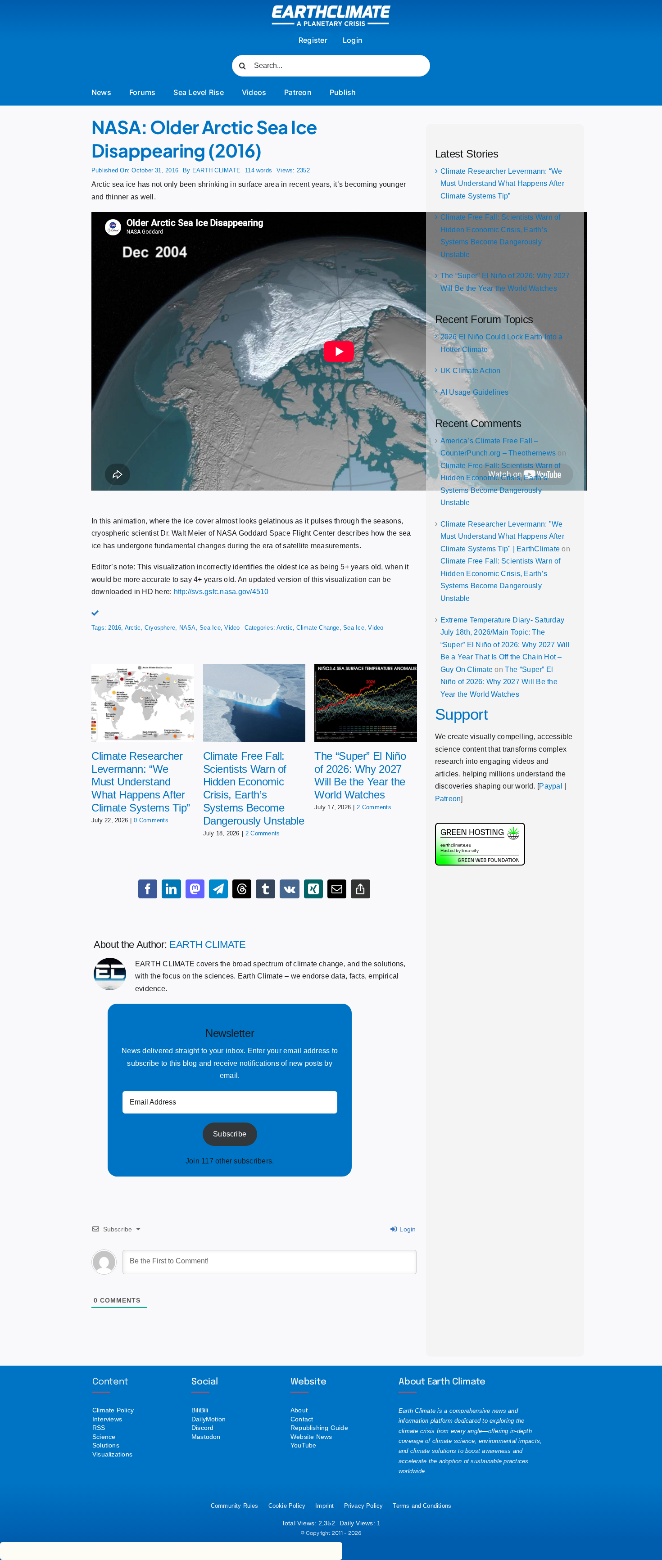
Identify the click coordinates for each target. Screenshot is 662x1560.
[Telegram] (218, 889)
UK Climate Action (470, 370)
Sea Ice (210, 627)
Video (232, 627)
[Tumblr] (265, 889)
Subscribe (229, 1134)
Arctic (133, 627)
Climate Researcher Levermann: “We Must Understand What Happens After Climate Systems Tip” (140, 782)
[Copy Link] (360, 889)
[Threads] (242, 889)
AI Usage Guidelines (474, 392)
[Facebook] (147, 889)
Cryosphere (160, 627)
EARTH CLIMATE (216, 170)
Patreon (448, 799)
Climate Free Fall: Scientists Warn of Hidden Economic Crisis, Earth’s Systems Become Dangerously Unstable (253, 788)
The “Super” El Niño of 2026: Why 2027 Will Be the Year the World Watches (360, 775)
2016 (114, 627)
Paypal (550, 786)
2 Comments (262, 833)
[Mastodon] (195, 889)
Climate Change (317, 627)
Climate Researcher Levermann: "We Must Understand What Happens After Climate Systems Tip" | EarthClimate (502, 536)
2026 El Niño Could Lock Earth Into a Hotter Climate (501, 343)
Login (407, 1229)
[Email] (337, 889)
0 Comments (151, 820)
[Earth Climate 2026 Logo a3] (331, 9)
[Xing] (313, 889)
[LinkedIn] (171, 889)
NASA (187, 627)
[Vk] (289, 889)
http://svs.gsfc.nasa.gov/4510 (221, 591)
